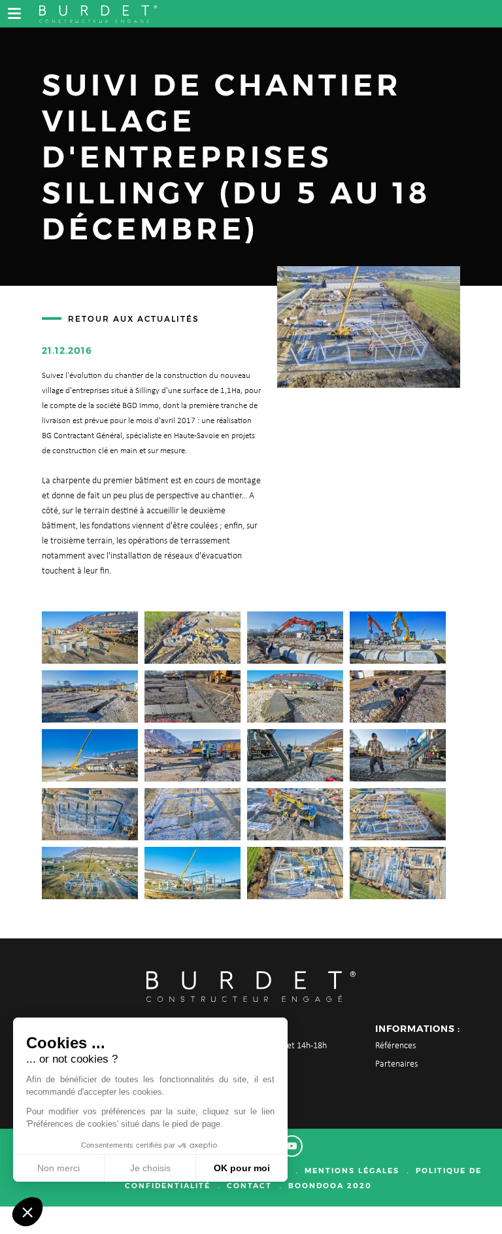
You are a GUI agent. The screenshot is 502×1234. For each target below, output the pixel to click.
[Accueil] (98, 11)
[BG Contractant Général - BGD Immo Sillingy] (90, 637)
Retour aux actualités (133, 319)
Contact (249, 1185)
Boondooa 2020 (330, 1185)
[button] (27, 1211)
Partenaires (396, 1064)
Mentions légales (352, 1170)
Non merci (58, 1168)
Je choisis (150, 1168)
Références (395, 1046)
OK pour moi (242, 1168)
